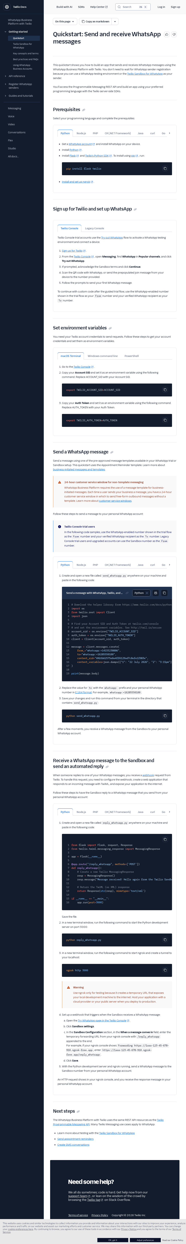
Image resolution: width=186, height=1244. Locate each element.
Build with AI (64, 7)
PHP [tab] (95, 133)
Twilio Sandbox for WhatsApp (145, 73)
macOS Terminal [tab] (71, 356)
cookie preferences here (20, 1229)
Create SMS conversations (73, 1144)
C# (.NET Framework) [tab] (118, 133)
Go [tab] (163, 133)
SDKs (81, 7)
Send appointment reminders (75, 1139)
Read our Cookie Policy (172, 1240)
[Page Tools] (115, 21)
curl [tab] (152, 133)
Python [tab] (65, 133)
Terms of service (78, 1215)
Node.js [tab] (81, 133)
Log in (161, 7)
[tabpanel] (115, 160)
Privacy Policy (100, 1215)
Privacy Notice (129, 1229)
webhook (148, 775)
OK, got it (112, 1240)
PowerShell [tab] (132, 356)
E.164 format (83, 692)
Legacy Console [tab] (94, 228)
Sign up (175, 7)
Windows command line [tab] (103, 356)
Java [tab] (140, 133)
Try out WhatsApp (112, 237)
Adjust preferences (145, 1240)
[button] (22, 31)
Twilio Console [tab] (69, 228)
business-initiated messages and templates (79, 469)
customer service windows (115, 500)
